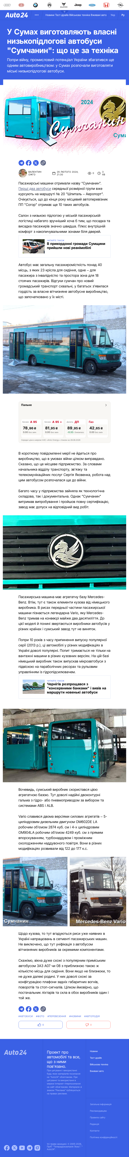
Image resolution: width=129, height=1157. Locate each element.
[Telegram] (30, 1148)
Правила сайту (97, 1117)
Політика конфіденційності (103, 1137)
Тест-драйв (62, 15)
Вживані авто (99, 15)
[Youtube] (22, 1148)
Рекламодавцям (98, 1111)
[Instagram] (37, 1148)
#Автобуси (26, 1016)
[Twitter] (14, 1148)
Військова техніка (79, 15)
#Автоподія (92, 1016)
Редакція (94, 1124)
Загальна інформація (101, 1104)
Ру (123, 15)
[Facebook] (7, 1148)
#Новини (75, 1016)
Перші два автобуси (35, 189)
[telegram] (21, 163)
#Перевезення (57, 1016)
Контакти (94, 1130)
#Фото (40, 1016)
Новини (49, 15)
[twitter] (36, 163)
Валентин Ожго (35, 173)
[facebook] (28, 163)
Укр (113, 15)
